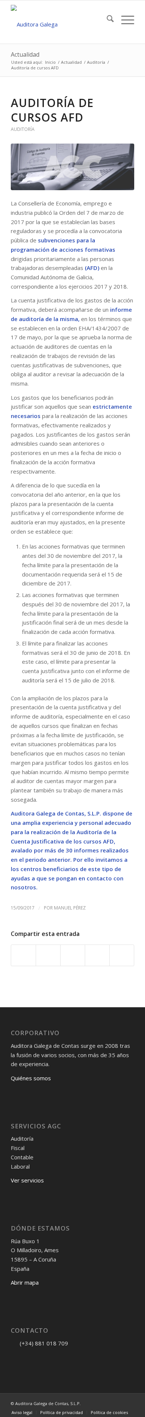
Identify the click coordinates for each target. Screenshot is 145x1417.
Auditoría (23, 129)
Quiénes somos (31, 1078)
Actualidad (25, 54)
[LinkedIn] (49, 1358)
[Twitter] (38, 1358)
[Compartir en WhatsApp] (73, 955)
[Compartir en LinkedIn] (97, 955)
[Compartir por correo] (122, 955)
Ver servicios (27, 1180)
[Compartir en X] (48, 955)
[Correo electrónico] (16, 1358)
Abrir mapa (25, 1282)
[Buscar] (106, 19)
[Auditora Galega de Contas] (60, 22)
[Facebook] (27, 1358)
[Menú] (124, 19)
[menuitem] (106, 19)
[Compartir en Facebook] (23, 955)
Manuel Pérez (70, 908)
